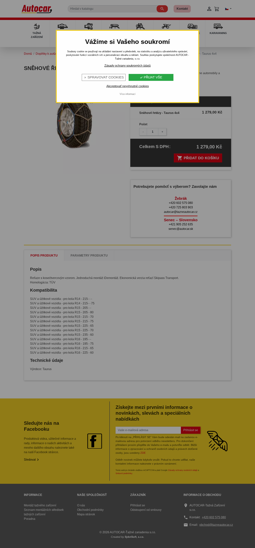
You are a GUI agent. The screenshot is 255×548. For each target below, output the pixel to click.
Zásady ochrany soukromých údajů (127, 65)
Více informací (128, 94)
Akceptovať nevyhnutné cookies (127, 86)
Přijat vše (151, 77)
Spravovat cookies (104, 77)
